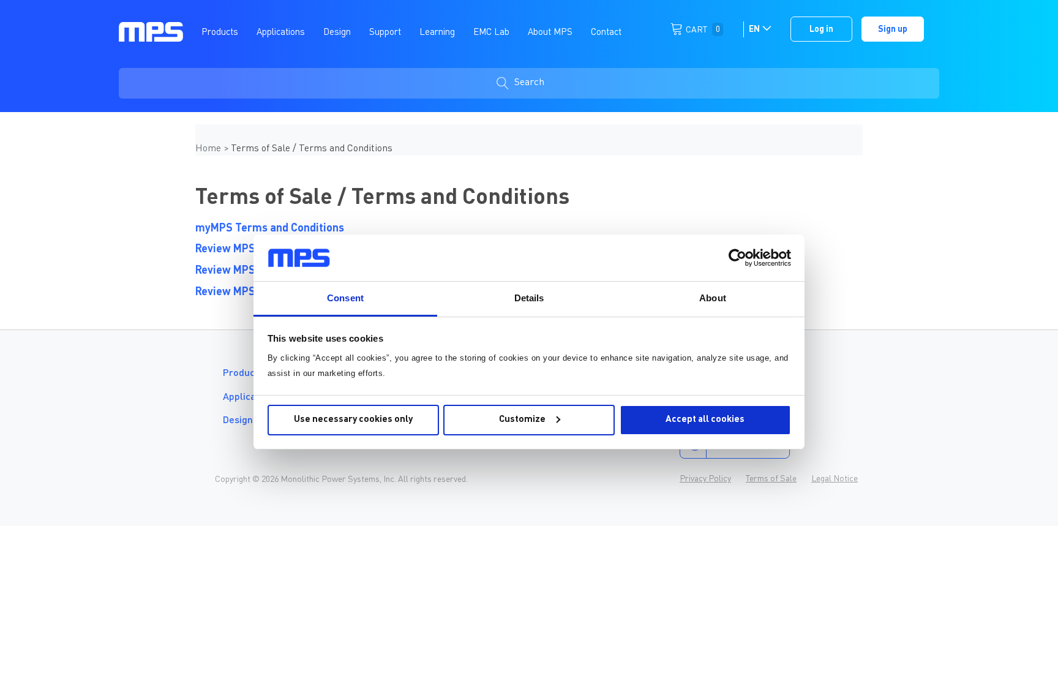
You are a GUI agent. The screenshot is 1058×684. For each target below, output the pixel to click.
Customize (522, 419)
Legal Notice (834, 479)
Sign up (892, 29)
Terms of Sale (771, 479)
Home (209, 149)
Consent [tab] (345, 298)
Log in (821, 29)
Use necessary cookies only (353, 419)
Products (243, 373)
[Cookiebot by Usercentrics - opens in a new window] (737, 258)
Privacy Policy (705, 479)
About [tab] (712, 298)
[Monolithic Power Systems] (151, 31)
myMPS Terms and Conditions (269, 228)
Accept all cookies (705, 419)
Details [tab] (529, 298)
